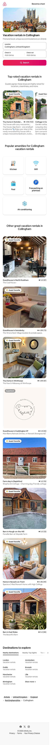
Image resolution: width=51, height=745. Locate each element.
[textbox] (14, 55)
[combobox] (24, 46)
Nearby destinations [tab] (11, 653)
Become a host (38, 4)
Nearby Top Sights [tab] (29, 653)
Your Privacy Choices (32, 733)
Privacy (12, 733)
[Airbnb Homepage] (4, 4)
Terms (19, 733)
